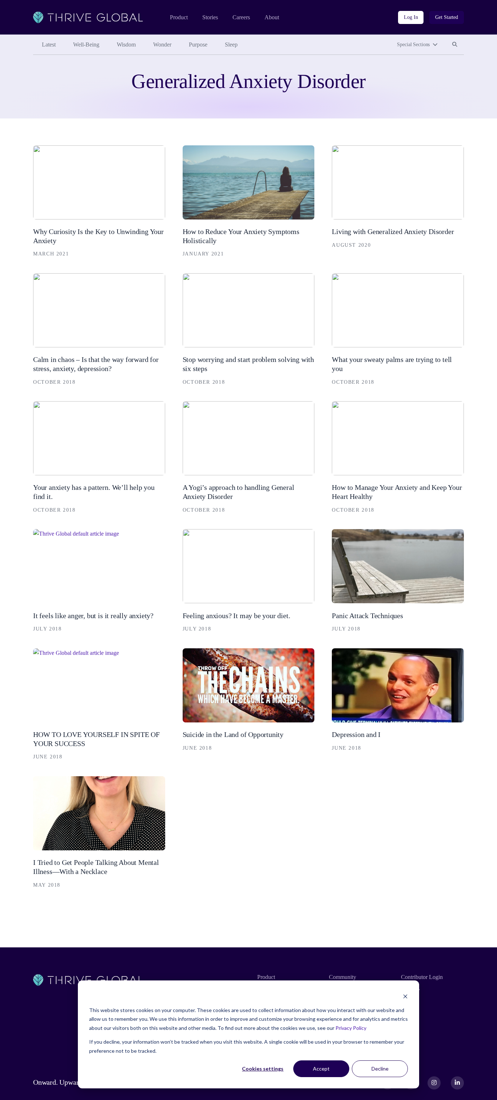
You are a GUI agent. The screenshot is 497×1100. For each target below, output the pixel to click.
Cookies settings (262, 1068)
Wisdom (126, 44)
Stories (210, 17)
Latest (49, 44)
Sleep (231, 44)
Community (342, 977)
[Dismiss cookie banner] (405, 996)
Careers (241, 17)
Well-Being (86, 44)
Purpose (198, 44)
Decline (380, 1068)
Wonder (162, 44)
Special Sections (413, 44)
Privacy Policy (350, 1028)
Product (179, 17)
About (272, 17)
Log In (411, 17)
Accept (321, 1068)
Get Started (446, 17)
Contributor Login (422, 977)
